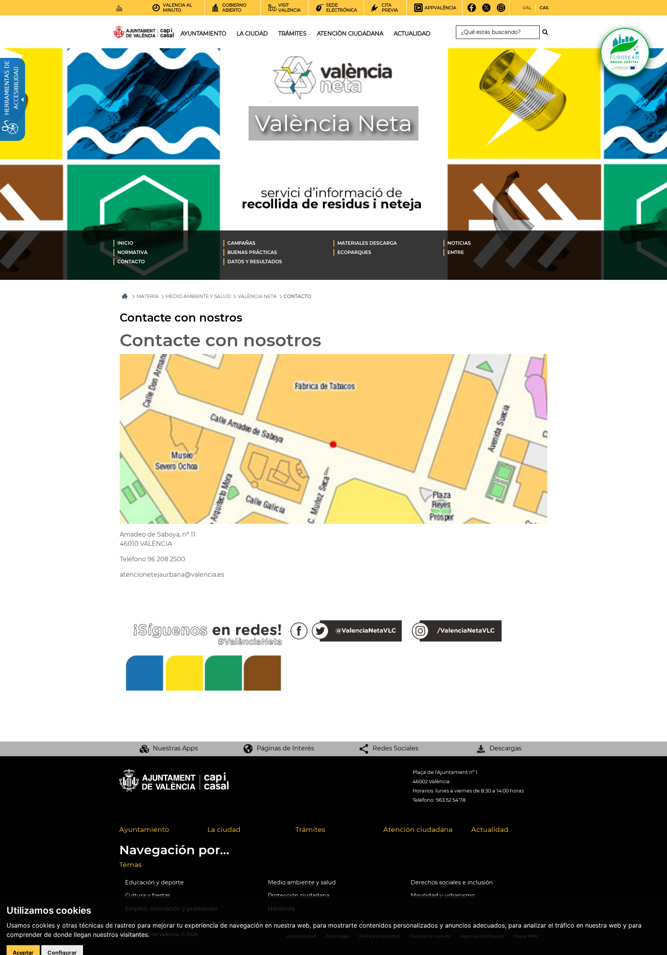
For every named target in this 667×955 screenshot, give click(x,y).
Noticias (459, 243)
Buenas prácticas (252, 252)
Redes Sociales (395, 748)
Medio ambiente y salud (302, 882)
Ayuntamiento (144, 829)
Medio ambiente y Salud (198, 296)
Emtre (455, 252)
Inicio (125, 243)
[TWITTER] (486, 10)
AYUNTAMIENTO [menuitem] (203, 33)
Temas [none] (130, 864)
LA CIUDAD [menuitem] (252, 33)
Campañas (241, 243)
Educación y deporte (154, 882)
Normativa (132, 252)
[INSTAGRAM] (501, 10)
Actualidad (489, 829)
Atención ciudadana (417, 829)
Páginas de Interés (285, 748)
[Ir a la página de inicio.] (129, 33)
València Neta (257, 296)
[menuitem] (168, 242)
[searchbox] (498, 32)
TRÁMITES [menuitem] (292, 33)
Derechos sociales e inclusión (452, 882)
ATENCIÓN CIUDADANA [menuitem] (350, 33)
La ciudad (223, 829)
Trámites (310, 829)
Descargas (505, 748)
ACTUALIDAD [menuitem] (412, 33)
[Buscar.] (547, 32)
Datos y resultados (254, 261)
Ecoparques (354, 252)
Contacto (131, 261)
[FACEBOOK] (472, 10)
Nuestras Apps (175, 748)
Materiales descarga (367, 243)
